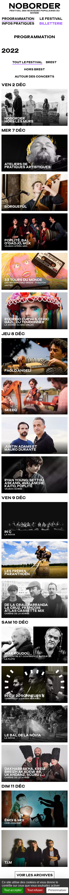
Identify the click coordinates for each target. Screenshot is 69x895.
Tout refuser (35, 890)
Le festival (51, 19)
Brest (51, 62)
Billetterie (51, 23)
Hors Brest (34, 69)
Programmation (18, 19)
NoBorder (35, 7)
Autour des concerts (34, 76)
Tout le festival (27, 62)
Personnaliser (57, 890)
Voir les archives (35, 875)
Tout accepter (13, 890)
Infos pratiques (18, 23)
